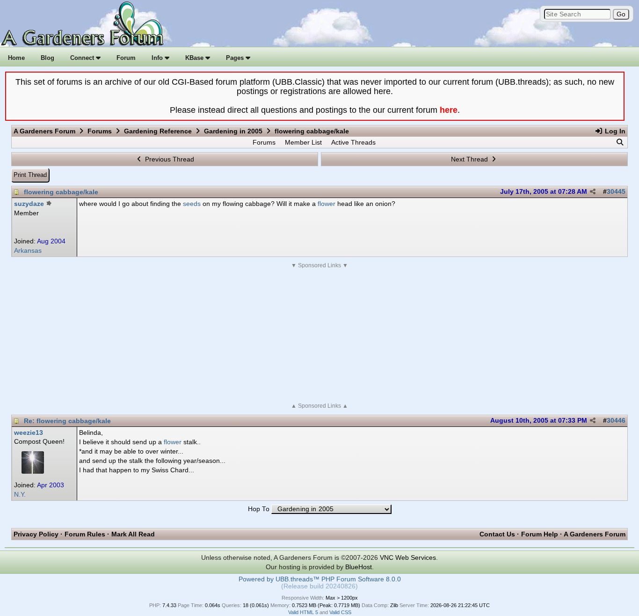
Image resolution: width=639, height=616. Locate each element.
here (448, 110)
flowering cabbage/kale (61, 192)
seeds (192, 203)
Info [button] (158, 57)
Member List (303, 142)
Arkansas (28, 250)
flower (326, 203)
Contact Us (497, 534)
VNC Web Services (408, 557)
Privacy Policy (36, 534)
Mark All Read (133, 534)
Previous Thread (168, 159)
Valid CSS (340, 612)
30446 (616, 420)
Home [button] (16, 57)
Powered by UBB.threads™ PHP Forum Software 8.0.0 (320, 579)
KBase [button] (195, 57)
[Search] (620, 142)
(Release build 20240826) (319, 586)
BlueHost (358, 567)
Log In (614, 131)
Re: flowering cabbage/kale (67, 421)
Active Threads (353, 142)
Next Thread (470, 159)
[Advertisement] (319, 335)
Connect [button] (83, 57)
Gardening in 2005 (233, 131)
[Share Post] (592, 192)
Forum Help (539, 534)
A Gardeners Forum (44, 131)
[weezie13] (33, 471)
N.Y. (20, 494)
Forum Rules (85, 534)
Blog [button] (47, 57)
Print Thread (30, 174)
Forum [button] (126, 57)
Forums (99, 131)
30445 (616, 191)
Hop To (258, 509)
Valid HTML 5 (303, 612)
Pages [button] (236, 57)
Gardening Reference (158, 131)
